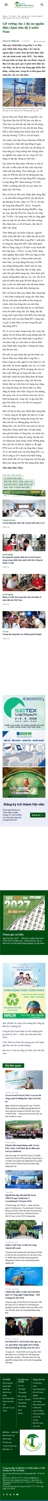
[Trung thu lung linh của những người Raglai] (24, 619)
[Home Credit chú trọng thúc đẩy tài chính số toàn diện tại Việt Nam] (24, 582)
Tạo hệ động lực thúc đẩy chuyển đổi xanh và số (23, 523)
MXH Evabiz (7, 1439)
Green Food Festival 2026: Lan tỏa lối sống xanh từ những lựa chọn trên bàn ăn (23, 1098)
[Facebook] (4, 1494)
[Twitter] (14, 1494)
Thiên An (15, 41)
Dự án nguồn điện (13, 478)
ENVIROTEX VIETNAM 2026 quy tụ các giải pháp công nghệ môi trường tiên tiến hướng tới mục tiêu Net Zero (23, 1344)
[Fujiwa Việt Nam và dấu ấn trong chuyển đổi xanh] (24, 1229)
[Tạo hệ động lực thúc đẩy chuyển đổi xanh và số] (24, 508)
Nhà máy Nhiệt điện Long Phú (18, 481)
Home (5, 16)
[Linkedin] (10, 1494)
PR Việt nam (7, 1442)
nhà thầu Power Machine (17, 488)
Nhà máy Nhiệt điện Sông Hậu (18, 484)
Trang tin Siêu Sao (10, 1446)
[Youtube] (17, 1494)
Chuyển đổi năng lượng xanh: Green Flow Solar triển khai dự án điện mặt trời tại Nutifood (22, 1148)
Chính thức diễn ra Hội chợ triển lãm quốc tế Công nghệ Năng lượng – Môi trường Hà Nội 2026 (22, 1295)
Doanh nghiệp (8, 555)
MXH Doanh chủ (9, 1435)
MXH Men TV (7, 1449)
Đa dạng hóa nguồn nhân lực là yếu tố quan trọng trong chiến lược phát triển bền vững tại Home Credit (22, 560)
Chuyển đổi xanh (9, 520)
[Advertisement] (24, 667)
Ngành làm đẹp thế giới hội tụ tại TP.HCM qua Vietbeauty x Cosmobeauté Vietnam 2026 (20, 1198)
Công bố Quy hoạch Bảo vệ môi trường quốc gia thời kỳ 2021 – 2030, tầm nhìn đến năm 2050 (23, 1034)
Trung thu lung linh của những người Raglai (22, 634)
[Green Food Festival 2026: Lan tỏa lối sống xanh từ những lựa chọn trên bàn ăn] (24, 1079)
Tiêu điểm (9, 1192)
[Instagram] (7, 1494)
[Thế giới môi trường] (24, 5)
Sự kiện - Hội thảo (12, 1093)
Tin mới (12, 16)
